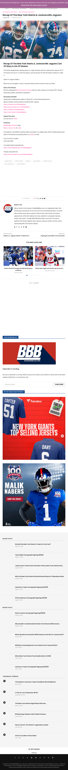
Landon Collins (47, 161)
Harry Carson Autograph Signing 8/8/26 (30, 613)
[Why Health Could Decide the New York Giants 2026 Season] (8, 626)
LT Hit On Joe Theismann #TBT (26, 693)
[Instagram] (23, 758)
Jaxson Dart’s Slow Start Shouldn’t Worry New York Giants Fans (39, 566)
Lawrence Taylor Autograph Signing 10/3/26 (31, 587)
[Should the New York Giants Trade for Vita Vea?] (8, 546)
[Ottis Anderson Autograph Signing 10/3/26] (8, 600)
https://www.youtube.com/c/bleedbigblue (17, 107)
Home (6, 8)
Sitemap (34, 753)
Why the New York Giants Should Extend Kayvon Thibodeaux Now (39, 576)
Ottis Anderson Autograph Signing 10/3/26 (31, 598)
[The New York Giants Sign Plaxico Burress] (8, 706)
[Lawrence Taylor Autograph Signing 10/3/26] (8, 589)
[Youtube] (35, 758)
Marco (6, 128)
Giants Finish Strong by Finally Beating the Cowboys (18, 269)
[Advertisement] (34, 181)
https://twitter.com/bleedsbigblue (14, 109)
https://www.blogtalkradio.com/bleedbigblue (18, 148)
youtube (31, 134)
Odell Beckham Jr (9, 164)
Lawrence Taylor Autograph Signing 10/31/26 (32, 667)
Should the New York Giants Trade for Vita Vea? (33, 544)
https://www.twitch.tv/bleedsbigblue (15, 112)
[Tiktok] (40, 758)
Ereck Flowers (19, 161)
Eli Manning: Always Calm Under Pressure (30, 714)
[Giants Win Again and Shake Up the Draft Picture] (49, 256)
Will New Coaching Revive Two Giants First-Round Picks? (36, 645)
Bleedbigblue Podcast (10, 125)
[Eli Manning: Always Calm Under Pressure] (8, 716)
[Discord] (52, 758)
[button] (5, 260)
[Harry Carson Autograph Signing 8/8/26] (8, 615)
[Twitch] (44, 758)
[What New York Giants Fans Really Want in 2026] (8, 658)
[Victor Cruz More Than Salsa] (8, 738)
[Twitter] (19, 758)
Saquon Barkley (21, 164)
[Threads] (27, 758)
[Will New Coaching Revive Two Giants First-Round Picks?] (8, 647)
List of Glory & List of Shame (19, 8)
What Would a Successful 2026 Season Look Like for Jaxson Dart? (39, 635)
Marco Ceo (6, 17)
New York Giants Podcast (24, 90)
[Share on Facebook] (37, 198)
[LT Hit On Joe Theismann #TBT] (8, 695)
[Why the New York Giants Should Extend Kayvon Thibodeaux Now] (8, 579)
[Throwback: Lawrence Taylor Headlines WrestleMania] (8, 684)
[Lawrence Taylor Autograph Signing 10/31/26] (8, 669)
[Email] (31, 758)
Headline (28, 161)
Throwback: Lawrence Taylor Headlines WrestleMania (35, 682)
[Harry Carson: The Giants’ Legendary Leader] (8, 727)
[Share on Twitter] (38, 198)
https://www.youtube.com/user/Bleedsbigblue (18, 154)
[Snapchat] (48, 758)
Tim (14, 128)
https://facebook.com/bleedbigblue (15, 104)
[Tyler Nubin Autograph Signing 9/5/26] (8, 557)
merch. (15, 119)
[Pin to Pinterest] (40, 198)
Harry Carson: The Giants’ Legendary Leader (31, 725)
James (10, 128)
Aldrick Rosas (8, 161)
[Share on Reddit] (42, 198)
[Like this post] (35, 198)
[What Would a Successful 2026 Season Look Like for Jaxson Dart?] (8, 637)
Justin (19, 128)
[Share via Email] (44, 198)
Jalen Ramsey (36, 161)
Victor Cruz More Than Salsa (25, 736)
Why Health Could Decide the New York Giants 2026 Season (37, 624)
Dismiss (44, 5)
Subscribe (59, 384)
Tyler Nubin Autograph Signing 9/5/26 (29, 555)
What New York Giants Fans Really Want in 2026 (33, 656)
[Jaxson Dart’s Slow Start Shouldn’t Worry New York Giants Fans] (8, 568)
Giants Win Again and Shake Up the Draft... (49, 268)
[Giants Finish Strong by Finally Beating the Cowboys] (18, 256)
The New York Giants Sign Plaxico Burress (30, 703)
